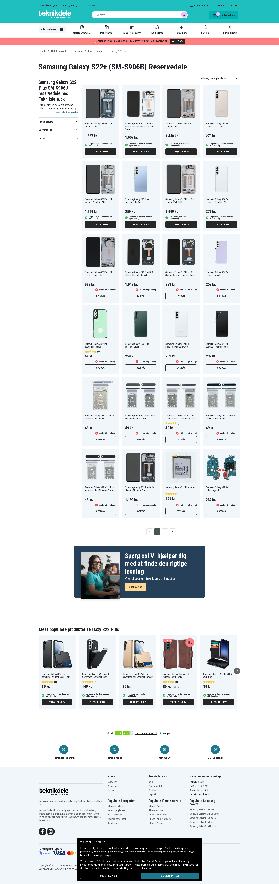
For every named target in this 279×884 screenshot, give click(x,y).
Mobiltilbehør (106, 33)
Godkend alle (169, 875)
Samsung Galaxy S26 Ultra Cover (204, 818)
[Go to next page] (172, 531)
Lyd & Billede (157, 33)
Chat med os (135, 587)
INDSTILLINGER (109, 875)
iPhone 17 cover (156, 806)
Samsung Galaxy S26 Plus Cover (204, 813)
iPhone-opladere (115, 806)
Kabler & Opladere (132, 33)
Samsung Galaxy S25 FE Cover (203, 826)
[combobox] (140, 14)
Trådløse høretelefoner (118, 819)
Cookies (152, 790)
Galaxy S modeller (97, 51)
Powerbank (181, 33)
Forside (42, 51)
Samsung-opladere (116, 810)
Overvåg (100, 296)
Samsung (78, 51)
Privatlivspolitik (155, 786)
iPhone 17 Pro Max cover (160, 819)
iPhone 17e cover (157, 823)
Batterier (205, 33)
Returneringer (114, 786)
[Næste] (237, 671)
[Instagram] (51, 831)
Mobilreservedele (82, 33)
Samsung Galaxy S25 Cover (202, 822)
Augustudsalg (230, 33)
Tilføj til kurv (100, 151)
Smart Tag (112, 823)
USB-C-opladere (115, 814)
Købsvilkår (112, 782)
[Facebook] (42, 831)
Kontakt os (112, 790)
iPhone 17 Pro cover (158, 814)
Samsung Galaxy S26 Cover (202, 809)
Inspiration (153, 794)
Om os (152, 782)
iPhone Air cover (156, 810)
